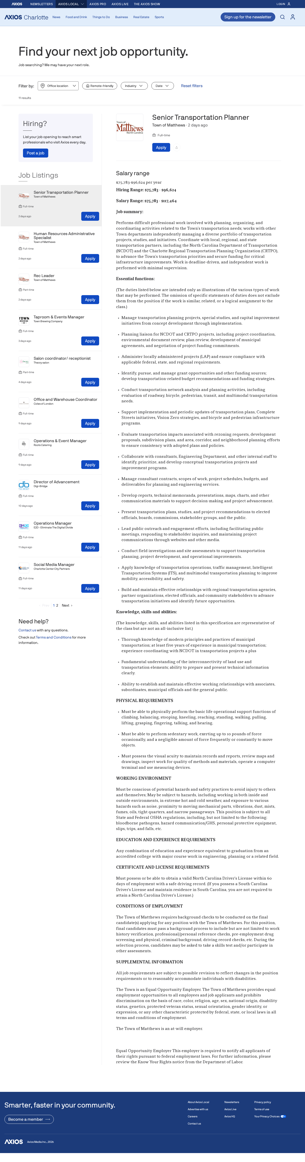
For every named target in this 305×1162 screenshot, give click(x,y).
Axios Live (120, 4)
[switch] (99, 85)
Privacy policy (262, 1102)
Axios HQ (229, 1116)
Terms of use (261, 1109)
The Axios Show (147, 4)
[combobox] (71, 4)
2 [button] (57, 605)
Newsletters (41, 4)
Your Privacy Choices (267, 1116)
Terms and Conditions (53, 637)
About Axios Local (198, 1102)
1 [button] (53, 605)
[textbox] (198, 626)
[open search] (282, 17)
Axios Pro (98, 4)
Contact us (27, 630)
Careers (192, 1116)
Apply (90, 216)
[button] (43, 605)
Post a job (35, 153)
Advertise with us (198, 1109)
